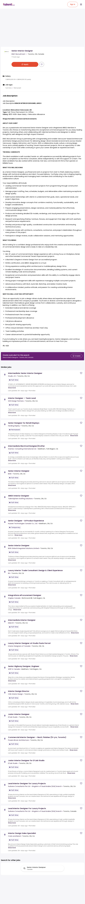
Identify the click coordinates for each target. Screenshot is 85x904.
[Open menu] (81, 4)
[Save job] (41, 64)
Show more (12, 388)
